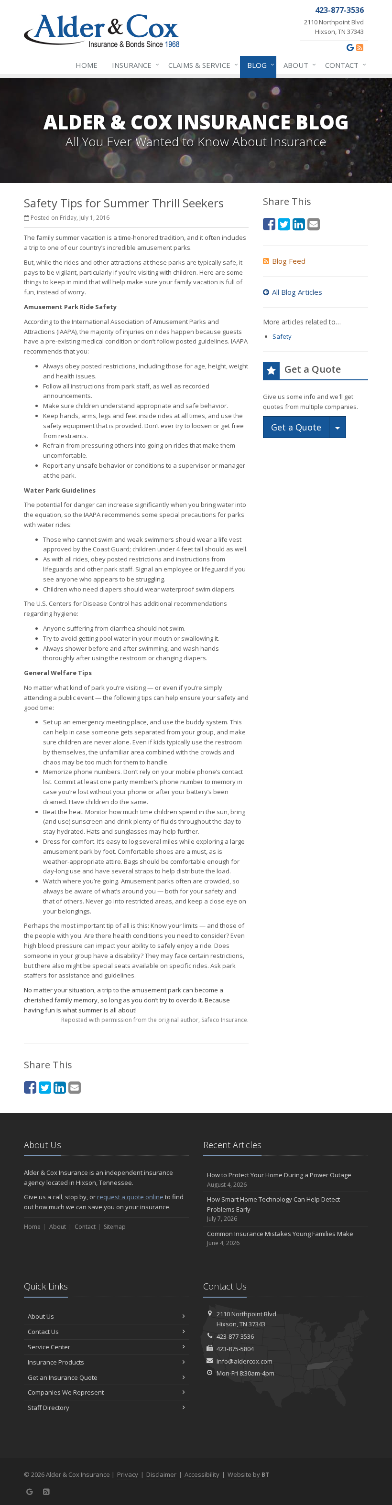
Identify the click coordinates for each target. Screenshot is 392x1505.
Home (87, 65)
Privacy (127, 1474)
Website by (248, 1474)
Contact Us (43, 1331)
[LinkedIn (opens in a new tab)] (60, 1087)
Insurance (133, 65)
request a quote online (130, 1197)
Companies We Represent (66, 1392)
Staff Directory (48, 1407)
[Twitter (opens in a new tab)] (45, 1087)
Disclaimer (161, 1474)
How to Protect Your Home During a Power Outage (279, 1180)
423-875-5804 (235, 1348)
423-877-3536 (235, 1336)
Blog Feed (288, 261)
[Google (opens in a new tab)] (350, 47)
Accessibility (202, 1474)
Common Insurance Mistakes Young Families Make (280, 1238)
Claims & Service (200, 65)
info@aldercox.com (244, 1361)
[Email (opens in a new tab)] (74, 1087)
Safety (282, 336)
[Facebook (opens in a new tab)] (30, 1087)
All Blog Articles (297, 292)
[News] (359, 47)
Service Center (49, 1347)
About (297, 65)
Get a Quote (296, 427)
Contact (343, 65)
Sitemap (115, 1227)
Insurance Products (56, 1362)
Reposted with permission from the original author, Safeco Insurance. (155, 1020)
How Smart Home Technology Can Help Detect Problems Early (273, 1209)
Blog (258, 65)
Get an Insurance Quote (63, 1377)
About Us (41, 1316)
